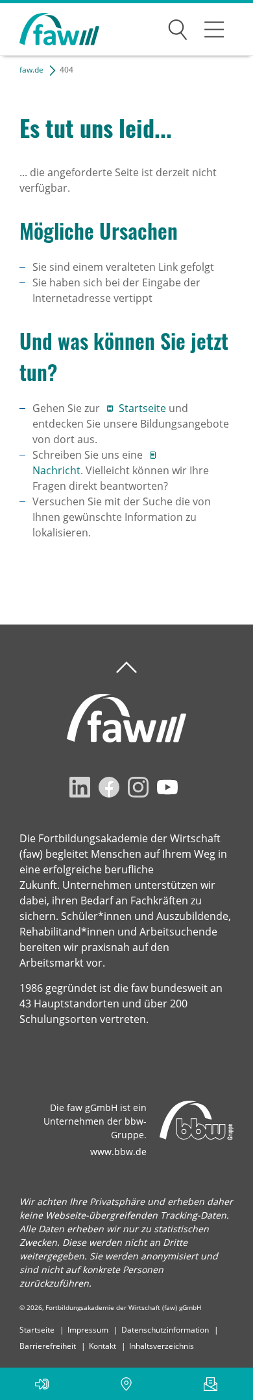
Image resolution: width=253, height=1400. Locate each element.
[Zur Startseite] (49, 29)
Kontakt (102, 1345)
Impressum (87, 1329)
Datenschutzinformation (165, 1329)
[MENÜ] (214, 29)
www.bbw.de (118, 1151)
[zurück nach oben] (126, 667)
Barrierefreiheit (47, 1345)
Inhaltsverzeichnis (161, 1345)
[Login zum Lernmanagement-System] (42, 1384)
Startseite (144, 408)
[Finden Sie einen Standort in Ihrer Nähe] (126, 1384)
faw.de (31, 69)
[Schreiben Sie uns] (211, 1384)
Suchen (177, 27)
